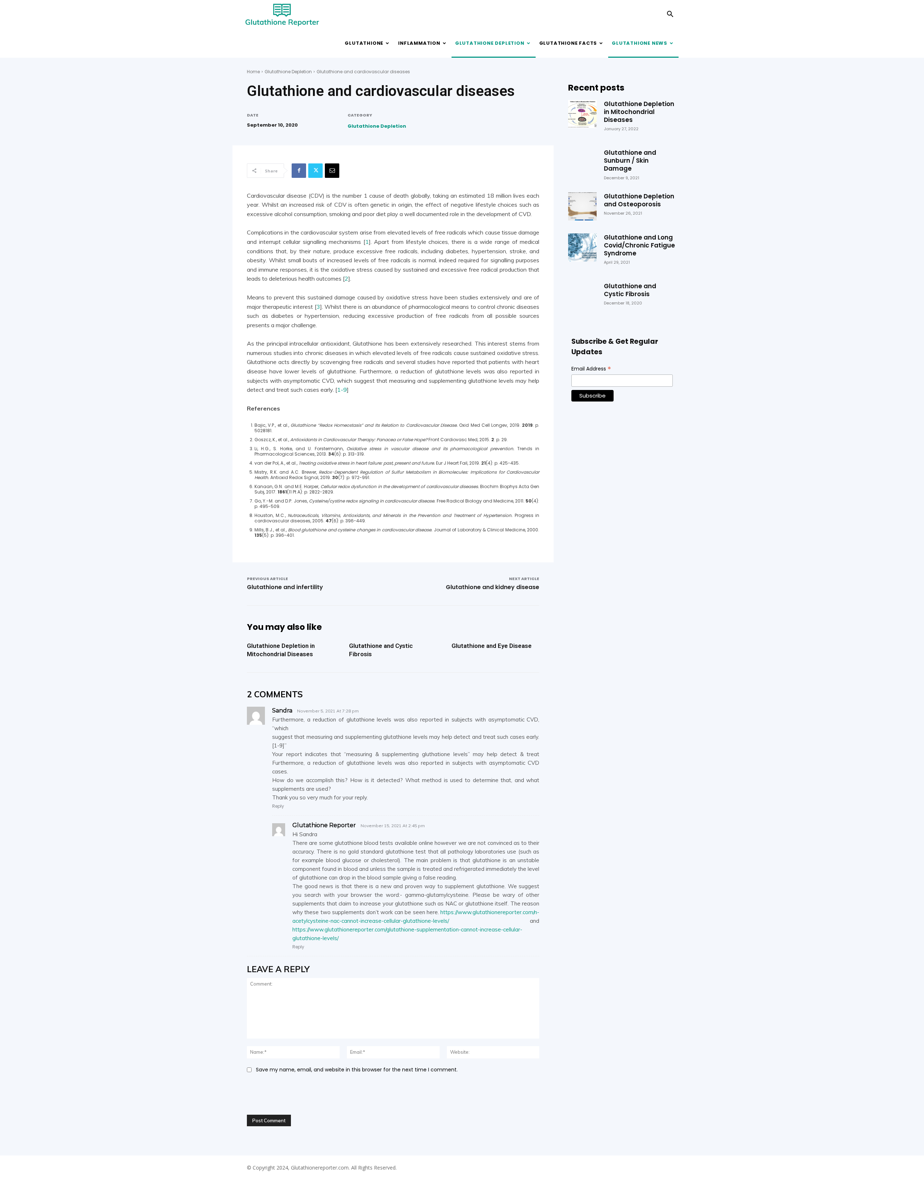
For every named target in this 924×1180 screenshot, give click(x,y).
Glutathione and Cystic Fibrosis (630, 290)
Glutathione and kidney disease (492, 587)
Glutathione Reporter (324, 825)
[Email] (332, 170)
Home (253, 72)
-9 (344, 389)
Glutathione (364, 43)
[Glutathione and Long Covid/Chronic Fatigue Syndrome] (582, 247)
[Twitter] (315, 170)
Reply (278, 806)
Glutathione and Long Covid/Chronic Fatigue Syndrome (639, 245)
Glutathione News (639, 43)
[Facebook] (299, 170)
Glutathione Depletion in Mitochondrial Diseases (281, 649)
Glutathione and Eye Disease (492, 645)
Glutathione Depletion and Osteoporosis (639, 200)
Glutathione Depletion (489, 43)
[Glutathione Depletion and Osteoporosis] (582, 206)
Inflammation (419, 43)
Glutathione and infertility (285, 587)
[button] (670, 15)
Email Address (591, 368)
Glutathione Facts (568, 43)
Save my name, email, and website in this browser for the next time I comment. (357, 1069)
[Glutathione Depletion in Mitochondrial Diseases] (582, 114)
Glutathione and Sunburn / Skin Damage (630, 160)
